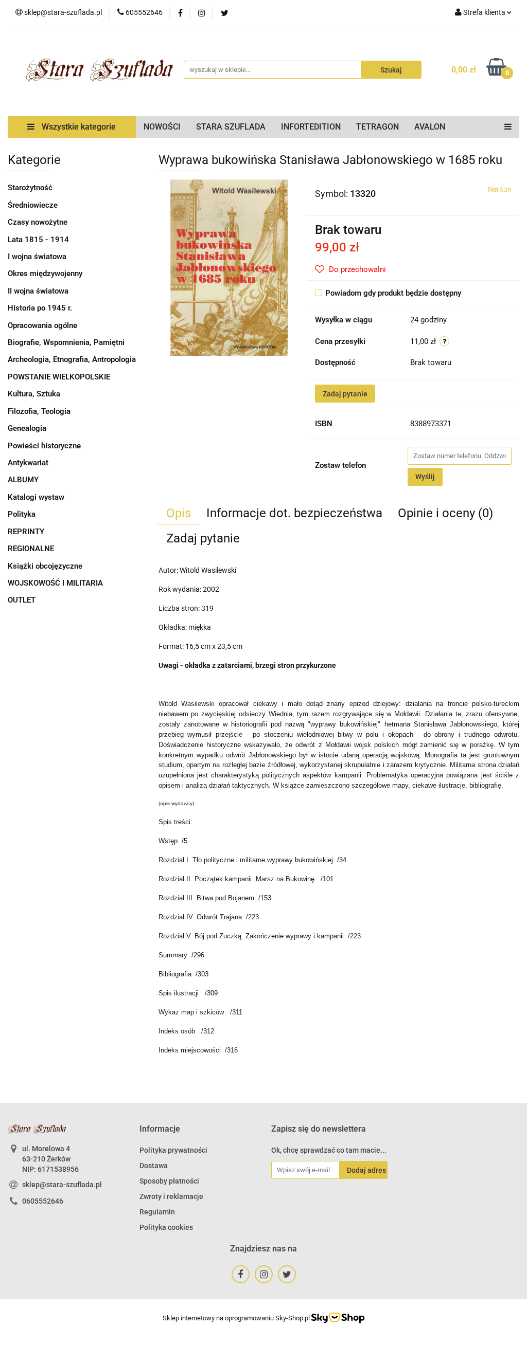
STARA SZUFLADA (231, 127)
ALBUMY (23, 479)
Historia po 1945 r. (40, 308)
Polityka (22, 514)
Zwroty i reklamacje (171, 1196)
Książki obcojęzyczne (45, 566)
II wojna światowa (38, 291)
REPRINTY (26, 531)
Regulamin (157, 1212)
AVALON (429, 127)
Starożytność (30, 187)
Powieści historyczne (44, 445)
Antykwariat (28, 462)
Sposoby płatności (169, 1181)
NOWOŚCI (162, 127)
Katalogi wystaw (36, 497)
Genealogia (27, 428)
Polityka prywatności (173, 1150)
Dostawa (153, 1165)
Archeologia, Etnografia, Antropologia (72, 359)
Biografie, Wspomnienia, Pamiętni (66, 342)
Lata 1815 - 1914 (38, 239)
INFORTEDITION (311, 127)
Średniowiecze (33, 205)
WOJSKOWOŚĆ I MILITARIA (55, 583)
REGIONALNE (31, 548)
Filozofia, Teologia (39, 411)
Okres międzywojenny (45, 273)
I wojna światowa (37, 256)
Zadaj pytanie (345, 394)
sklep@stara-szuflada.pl (62, 1184)
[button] (159, 1129)
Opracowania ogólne (42, 325)
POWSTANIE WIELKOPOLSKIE (59, 376)
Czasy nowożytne (37, 222)
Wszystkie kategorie (78, 127)
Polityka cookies (166, 1227)
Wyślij (425, 476)
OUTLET (22, 600)
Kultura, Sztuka (34, 393)
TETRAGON (377, 127)
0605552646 (42, 1201)
